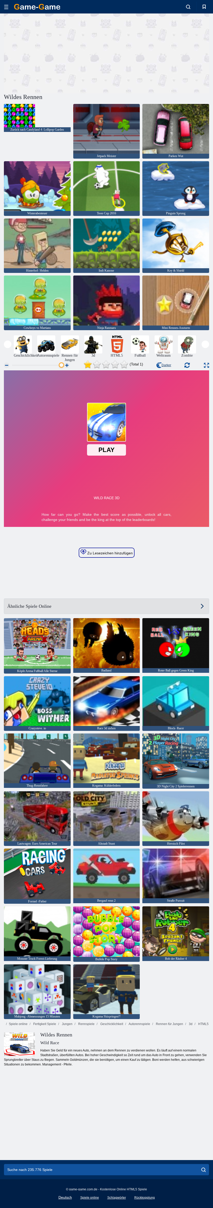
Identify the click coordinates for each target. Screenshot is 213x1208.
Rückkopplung (144, 1197)
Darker (166, 365)
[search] (203, 1169)
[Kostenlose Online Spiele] (37, 7)
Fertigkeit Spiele (44, 1024)
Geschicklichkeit (111, 1024)
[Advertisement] (55, 52)
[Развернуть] (206, 365)
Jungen (66, 1024)
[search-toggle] (188, 7)
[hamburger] (6, 7)
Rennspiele (86, 1024)
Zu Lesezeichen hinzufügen (109, 553)
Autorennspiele (139, 1024)
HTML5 (203, 1024)
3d (190, 1024)
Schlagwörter (116, 1197)
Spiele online (18, 1024)
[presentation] (7, 344)
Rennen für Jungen (169, 1024)
